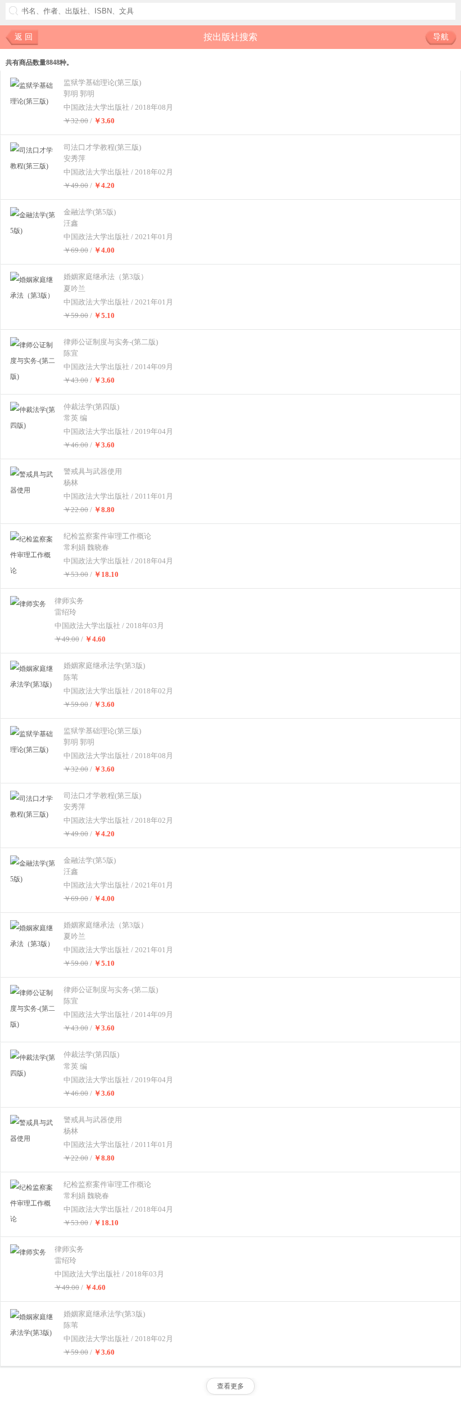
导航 (441, 37)
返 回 (24, 37)
